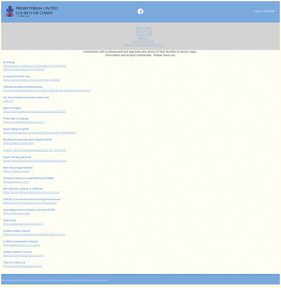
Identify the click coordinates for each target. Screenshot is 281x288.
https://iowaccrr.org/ (16, 181)
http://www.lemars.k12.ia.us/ (21, 245)
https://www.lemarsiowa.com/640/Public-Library (34, 234)
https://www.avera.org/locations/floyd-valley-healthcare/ (39, 132)
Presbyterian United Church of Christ (36, 280)
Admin (104, 280)
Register (269, 11)
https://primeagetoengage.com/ (23, 122)
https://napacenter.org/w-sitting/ (24, 69)
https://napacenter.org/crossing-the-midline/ (31, 80)
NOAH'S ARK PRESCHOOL (143, 45)
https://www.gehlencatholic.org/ (23, 255)
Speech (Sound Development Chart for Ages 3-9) (34, 150)
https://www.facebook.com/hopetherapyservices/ (35, 160)
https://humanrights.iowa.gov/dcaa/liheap (30, 202)
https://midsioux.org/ (16, 171)
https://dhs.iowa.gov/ (16, 213)
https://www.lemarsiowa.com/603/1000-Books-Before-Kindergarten (47, 90)
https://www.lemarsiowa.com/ (22, 266)
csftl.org (8, 101)
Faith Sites (80, 280)
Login (257, 11)
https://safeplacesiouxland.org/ (23, 224)
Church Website (63, 280)
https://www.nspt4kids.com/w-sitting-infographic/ (34, 65)
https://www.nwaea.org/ (18, 143)
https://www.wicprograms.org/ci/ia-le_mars (31, 192)
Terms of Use (93, 280)
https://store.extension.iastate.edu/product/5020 (34, 111)
